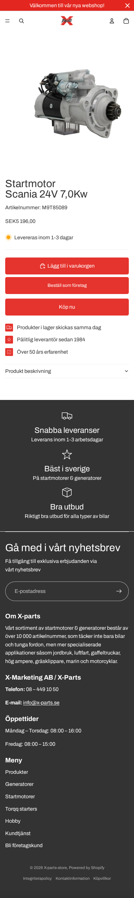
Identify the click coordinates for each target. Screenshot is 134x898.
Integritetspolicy (37, 878)
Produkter (16, 772)
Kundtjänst (18, 833)
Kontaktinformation (73, 878)
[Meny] (7, 20)
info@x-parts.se (41, 702)
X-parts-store (55, 867)
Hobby (12, 821)
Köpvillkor (102, 878)
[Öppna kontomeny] (112, 21)
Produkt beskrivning (28, 371)
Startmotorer (20, 796)
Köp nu (67, 307)
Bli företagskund (24, 845)
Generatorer (19, 784)
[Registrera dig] (119, 591)
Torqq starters (21, 809)
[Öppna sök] (21, 21)
